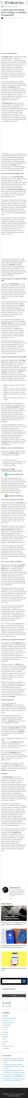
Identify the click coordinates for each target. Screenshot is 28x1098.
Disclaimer (6, 1094)
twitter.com (6, 1006)
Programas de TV (8, 1046)
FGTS (4, 1039)
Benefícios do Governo (12, 6)
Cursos (5, 1030)
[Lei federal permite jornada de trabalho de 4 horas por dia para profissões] (14, 936)
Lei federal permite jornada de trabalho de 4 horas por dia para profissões (13, 946)
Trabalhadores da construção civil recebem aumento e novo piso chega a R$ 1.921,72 (14, 1066)
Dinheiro (5, 1027)
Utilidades (6, 1048)
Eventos (5, 1034)
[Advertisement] (14, 36)
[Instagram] (11, 898)
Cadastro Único (7, 1020)
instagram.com (10, 1006)
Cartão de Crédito (8, 1023)
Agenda (5, 1016)
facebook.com (3, 1006)
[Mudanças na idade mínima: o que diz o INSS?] (14, 959)
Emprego (6, 1032)
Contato (12, 1094)
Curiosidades (7, 1025)
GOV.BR (5, 1041)
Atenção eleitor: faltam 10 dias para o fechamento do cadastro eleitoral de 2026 (13, 1060)
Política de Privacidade (14, 1096)
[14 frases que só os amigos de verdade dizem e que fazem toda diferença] (14, 913)
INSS (4, 1044)
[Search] (24, 981)
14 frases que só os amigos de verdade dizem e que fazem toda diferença (13, 923)
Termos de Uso (20, 1094)
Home (4, 6)
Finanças (5, 1037)
